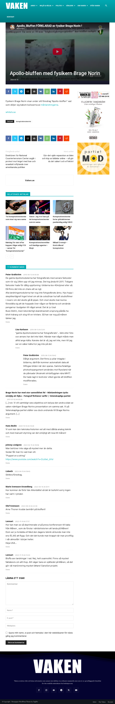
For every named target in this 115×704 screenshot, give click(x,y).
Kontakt (10, 17)
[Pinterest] (60, 91)
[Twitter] (15, 91)
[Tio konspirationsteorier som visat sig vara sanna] (16, 207)
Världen (69, 5)
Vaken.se (29, 180)
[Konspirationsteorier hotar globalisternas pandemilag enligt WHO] (63, 207)
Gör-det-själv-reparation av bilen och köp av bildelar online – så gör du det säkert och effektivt (57, 158)
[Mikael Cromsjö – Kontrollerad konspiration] (63, 233)
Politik (59, 5)
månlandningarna (49, 104)
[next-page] (12, 256)
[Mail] (54, 690)
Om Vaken (82, 5)
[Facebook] (8, 91)
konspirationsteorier (23, 121)
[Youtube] (76, 690)
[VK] (40, 91)
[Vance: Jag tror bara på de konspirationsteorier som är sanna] (39, 207)
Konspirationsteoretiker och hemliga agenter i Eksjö (39, 245)
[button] (106, 5)
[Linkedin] (53, 91)
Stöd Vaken (95, 5)
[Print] (34, 91)
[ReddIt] (66, 91)
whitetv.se (11, 112)
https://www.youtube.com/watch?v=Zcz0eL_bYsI (29, 459)
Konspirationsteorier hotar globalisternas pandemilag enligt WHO (62, 219)
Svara (8, 322)
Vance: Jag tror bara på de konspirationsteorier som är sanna (39, 219)
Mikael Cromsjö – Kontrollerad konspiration (60, 245)
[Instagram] (46, 690)
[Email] (28, 91)
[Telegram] (21, 91)
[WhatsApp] (47, 91)
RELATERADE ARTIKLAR (17, 194)
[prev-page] (7, 256)
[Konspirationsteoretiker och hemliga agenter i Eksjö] (39, 233)
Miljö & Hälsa (45, 5)
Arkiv (33, 5)
